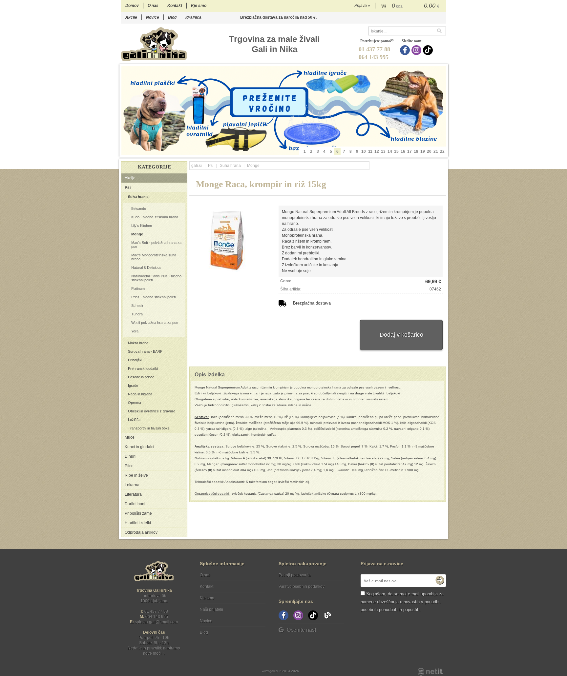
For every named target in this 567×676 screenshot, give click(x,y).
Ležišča (134, 420)
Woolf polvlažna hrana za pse (154, 323)
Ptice (129, 466)
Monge (137, 234)
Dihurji (130, 456)
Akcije (131, 17)
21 (435, 151)
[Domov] (154, 44)
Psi (128, 187)
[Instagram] (417, 50)
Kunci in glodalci (139, 447)
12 (376, 151)
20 (429, 151)
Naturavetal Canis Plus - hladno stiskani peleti (156, 278)
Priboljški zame (138, 513)
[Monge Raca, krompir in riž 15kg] (226, 239)
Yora (134, 331)
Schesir (137, 306)
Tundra (137, 314)
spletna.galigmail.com (156, 622)
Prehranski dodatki (143, 368)
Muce (130, 437)
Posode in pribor (141, 377)
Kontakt (174, 5)
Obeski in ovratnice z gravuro (151, 411)
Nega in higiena (140, 394)
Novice (152, 17)
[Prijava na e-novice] (439, 580)
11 (370, 151)
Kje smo (198, 5)
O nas (153, 5)
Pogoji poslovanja (295, 575)
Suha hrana (138, 197)
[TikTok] (428, 50)
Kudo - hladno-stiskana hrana (154, 217)
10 (363, 151)
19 (422, 151)
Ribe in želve (136, 475)
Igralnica (193, 17)
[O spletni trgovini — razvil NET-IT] (430, 672)
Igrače (133, 386)
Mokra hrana (138, 343)
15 (396, 151)
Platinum (138, 288)
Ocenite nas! (301, 630)
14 (390, 151)
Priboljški (135, 360)
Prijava (362, 5)
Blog (172, 17)
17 (409, 151)
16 (403, 151)
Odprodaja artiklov (141, 532)
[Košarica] (410, 6)
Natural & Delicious (146, 267)
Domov (132, 5)
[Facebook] (405, 50)
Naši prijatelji (211, 609)
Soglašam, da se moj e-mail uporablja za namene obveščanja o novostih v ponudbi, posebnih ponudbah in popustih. (402, 601)
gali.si (196, 165)
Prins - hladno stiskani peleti (153, 297)
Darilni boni (135, 504)
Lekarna (132, 485)
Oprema (134, 403)
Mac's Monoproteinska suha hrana (153, 257)
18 (416, 151)
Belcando (138, 208)
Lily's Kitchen (141, 226)
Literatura (133, 494)
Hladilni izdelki (138, 523)
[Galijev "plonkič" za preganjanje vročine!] (283, 110)
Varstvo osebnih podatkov (302, 586)
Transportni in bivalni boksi (149, 428)
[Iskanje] (441, 31)
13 (383, 151)
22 (442, 151)
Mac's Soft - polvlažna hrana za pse (156, 245)
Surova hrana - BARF (145, 351)
